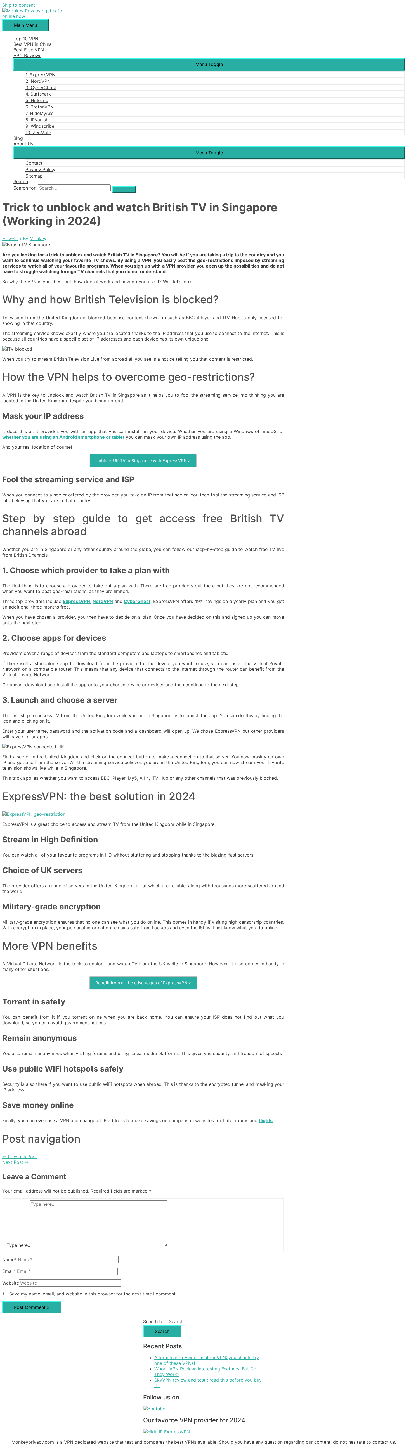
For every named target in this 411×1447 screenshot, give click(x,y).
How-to (10, 238)
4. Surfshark (38, 94)
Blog (18, 138)
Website (10, 1283)
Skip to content (18, 5)
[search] (74, 187)
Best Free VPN (28, 50)
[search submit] (124, 189)
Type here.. (18, 1245)
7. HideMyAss (39, 113)
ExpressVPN (76, 601)
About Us (23, 143)
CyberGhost (137, 601)
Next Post (15, 1162)
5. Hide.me (36, 100)
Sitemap (34, 176)
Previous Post (19, 1156)
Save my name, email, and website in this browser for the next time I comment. (93, 1294)
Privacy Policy (40, 169)
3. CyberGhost (40, 87)
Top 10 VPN (25, 38)
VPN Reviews (27, 55)
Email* (9, 1271)
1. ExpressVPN (40, 74)
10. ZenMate (38, 132)
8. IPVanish (36, 119)
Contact (33, 163)
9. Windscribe (39, 126)
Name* (9, 1259)
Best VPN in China (32, 44)
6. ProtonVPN (39, 107)
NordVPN (103, 601)
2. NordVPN (38, 81)
